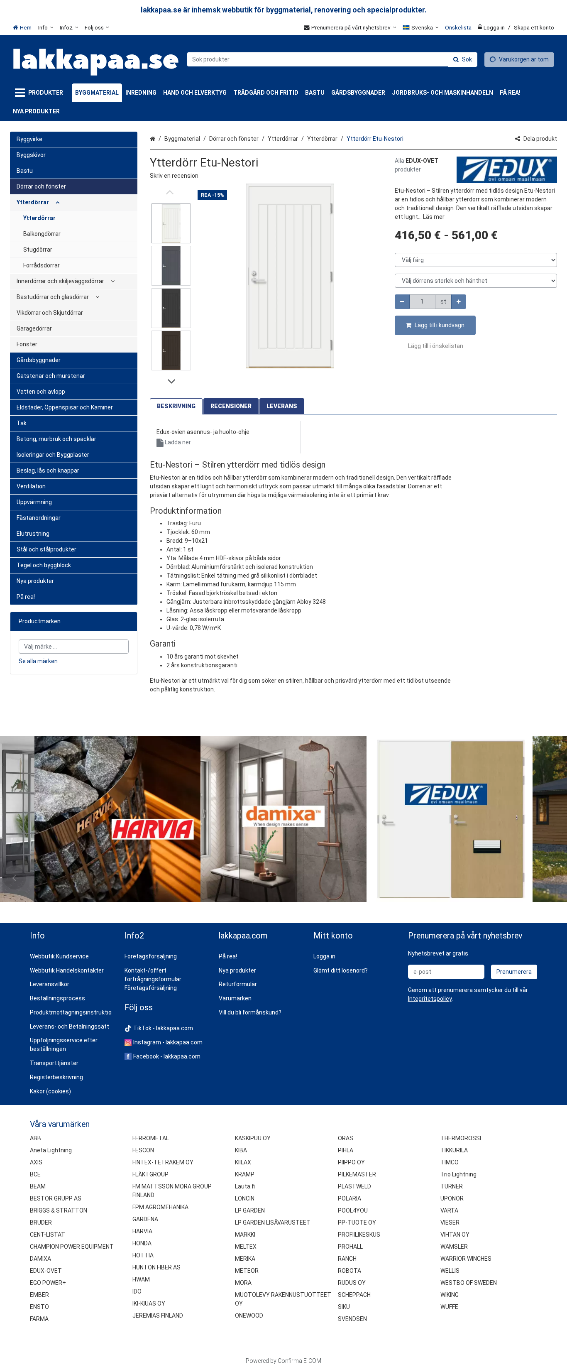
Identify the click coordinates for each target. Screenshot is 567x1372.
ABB (35, 1138)
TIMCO (449, 1162)
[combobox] (332, 59)
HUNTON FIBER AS (156, 1267)
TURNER (451, 1186)
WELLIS (449, 1270)
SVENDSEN (352, 1319)
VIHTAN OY (454, 1234)
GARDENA (145, 1219)
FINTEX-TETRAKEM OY (162, 1162)
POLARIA (349, 1198)
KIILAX (243, 1162)
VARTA (449, 1210)
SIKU (344, 1306)
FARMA (39, 1319)
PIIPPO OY (351, 1162)
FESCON (143, 1150)
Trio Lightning (458, 1174)
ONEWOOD (249, 1315)
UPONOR (452, 1198)
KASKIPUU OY (253, 1138)
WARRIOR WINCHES (465, 1258)
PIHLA (345, 1150)
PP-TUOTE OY (357, 1222)
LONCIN (244, 1198)
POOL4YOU (353, 1210)
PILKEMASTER (357, 1174)
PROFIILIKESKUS (359, 1234)
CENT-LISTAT (47, 1234)
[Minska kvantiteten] (402, 301)
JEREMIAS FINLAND (157, 1315)
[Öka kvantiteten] (458, 301)
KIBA (241, 1150)
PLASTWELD (354, 1186)
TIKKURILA (454, 1150)
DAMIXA (40, 1258)
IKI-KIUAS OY (148, 1303)
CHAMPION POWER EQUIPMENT (72, 1246)
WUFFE (449, 1306)
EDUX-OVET (46, 1270)
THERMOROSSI (460, 1138)
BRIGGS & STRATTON (58, 1210)
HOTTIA (143, 1255)
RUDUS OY (352, 1282)
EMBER (39, 1294)
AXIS (36, 1162)
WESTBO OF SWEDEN (468, 1282)
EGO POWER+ (48, 1282)
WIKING (449, 1294)
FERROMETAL (150, 1138)
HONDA (142, 1243)
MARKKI (245, 1234)
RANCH (347, 1258)
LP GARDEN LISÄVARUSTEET (272, 1222)
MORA (243, 1282)
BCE (35, 1174)
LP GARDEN (250, 1210)
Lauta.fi (245, 1186)
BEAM (38, 1186)
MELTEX (246, 1246)
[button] (174, 175)
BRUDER (41, 1222)
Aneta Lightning (51, 1150)
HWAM (141, 1279)
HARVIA (142, 1231)
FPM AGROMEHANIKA (160, 1207)
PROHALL (350, 1246)
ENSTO (39, 1306)
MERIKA (245, 1258)
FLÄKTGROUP (150, 1174)
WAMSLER (454, 1246)
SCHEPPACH (354, 1294)
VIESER (449, 1222)
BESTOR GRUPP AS (55, 1198)
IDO (137, 1291)
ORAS (345, 1138)
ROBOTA (349, 1270)
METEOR (247, 1270)
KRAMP (244, 1174)
